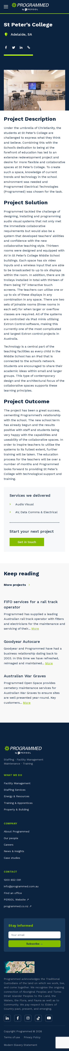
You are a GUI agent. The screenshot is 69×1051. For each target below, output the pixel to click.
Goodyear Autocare (22, 641)
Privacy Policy (32, 1037)
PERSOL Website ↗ (16, 899)
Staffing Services (14, 789)
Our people (11, 838)
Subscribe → (34, 943)
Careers (8, 844)
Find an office (13, 893)
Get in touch (27, 542)
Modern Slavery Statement (20, 1045)
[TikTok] (38, 1018)
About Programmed (16, 831)
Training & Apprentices (18, 802)
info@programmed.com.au (21, 886)
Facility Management (17, 783)
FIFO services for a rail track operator (31, 604)
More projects (15, 585)
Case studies (12, 857)
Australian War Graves (25, 676)
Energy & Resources (16, 796)
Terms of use (12, 1037)
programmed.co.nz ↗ (18, 906)
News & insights (14, 851)
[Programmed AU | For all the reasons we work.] (28, 6)
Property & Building (16, 809)
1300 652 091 (12, 879)
